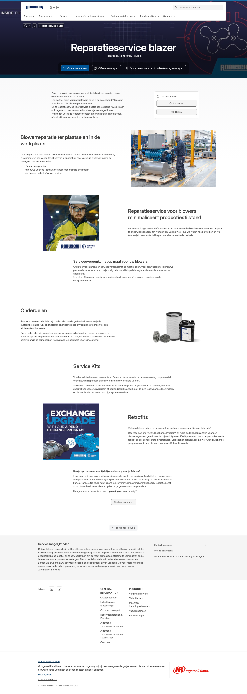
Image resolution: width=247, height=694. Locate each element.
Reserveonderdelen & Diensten (111, 616)
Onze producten (108, 597)
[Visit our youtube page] (59, 589)
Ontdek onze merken (49, 661)
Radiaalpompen (137, 615)
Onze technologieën (110, 610)
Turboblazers (136, 598)
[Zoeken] (175, 7)
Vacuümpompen (137, 610)
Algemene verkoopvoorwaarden (111, 624)
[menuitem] (29, 16)
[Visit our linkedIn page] (51, 589)
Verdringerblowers (138, 593)
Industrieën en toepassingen (107, 604)
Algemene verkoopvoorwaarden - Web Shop (111, 634)
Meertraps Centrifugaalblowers (139, 604)
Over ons (105, 642)
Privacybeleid (45, 674)
